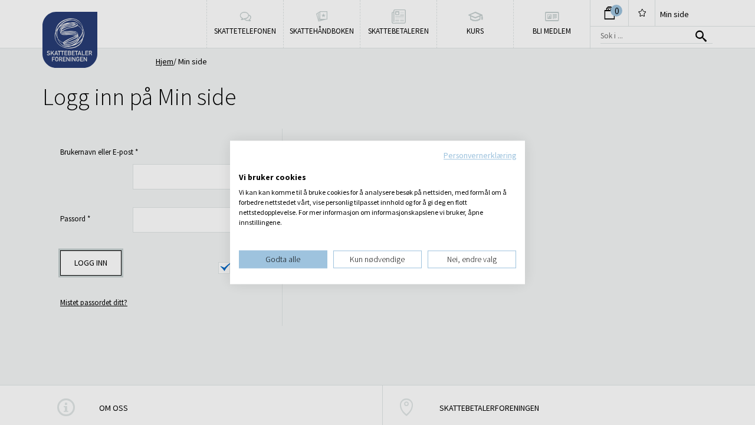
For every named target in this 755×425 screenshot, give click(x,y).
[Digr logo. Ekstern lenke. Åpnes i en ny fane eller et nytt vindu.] (247, 165)
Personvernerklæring (480, 155)
